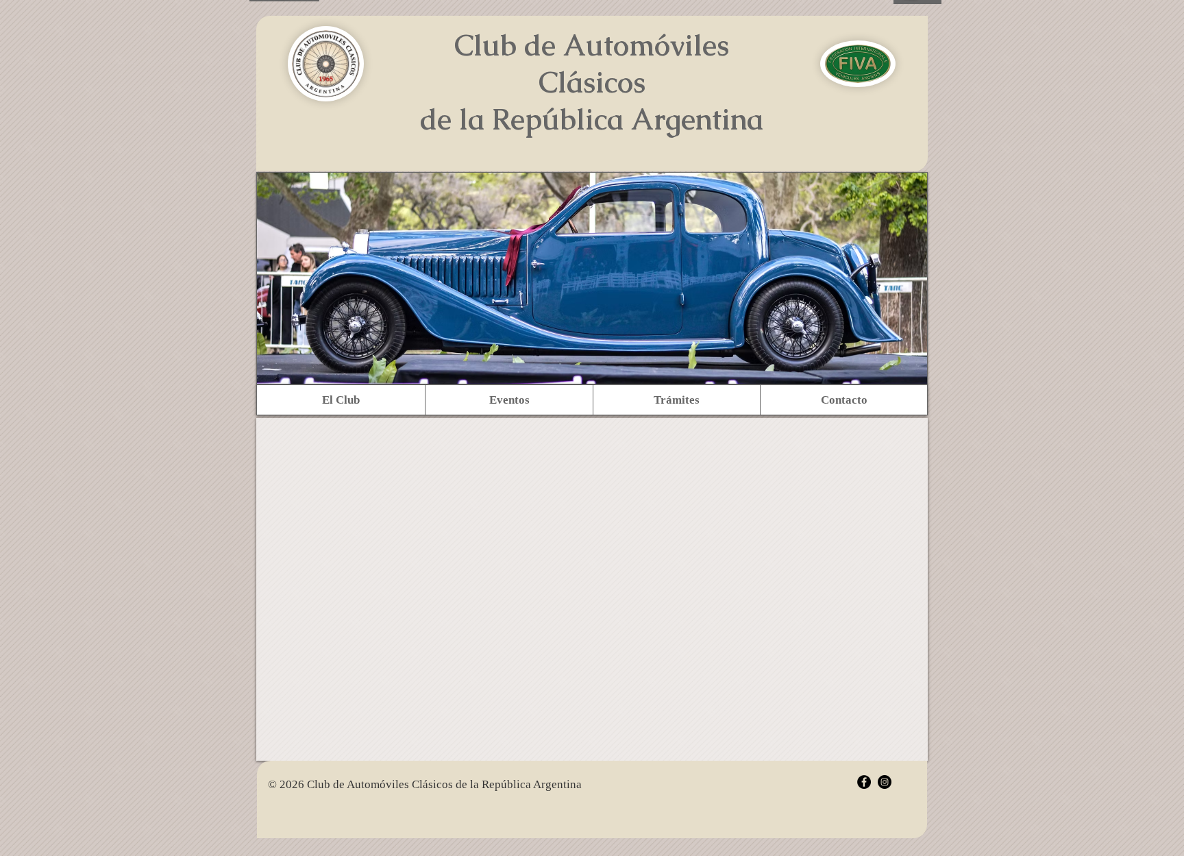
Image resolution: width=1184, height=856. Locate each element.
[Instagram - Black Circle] (884, 782)
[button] (341, 400)
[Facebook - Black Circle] (864, 782)
